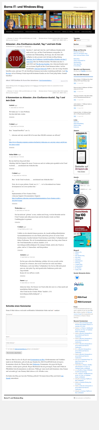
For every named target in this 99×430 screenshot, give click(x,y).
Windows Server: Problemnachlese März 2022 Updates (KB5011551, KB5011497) (53, 39)
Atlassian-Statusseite (40, 69)
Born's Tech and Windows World (81, 55)
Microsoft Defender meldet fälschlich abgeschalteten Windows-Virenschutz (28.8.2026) (84, 324)
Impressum (76, 121)
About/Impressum (18, 32)
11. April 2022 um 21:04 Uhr (16, 126)
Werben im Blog (77, 125)
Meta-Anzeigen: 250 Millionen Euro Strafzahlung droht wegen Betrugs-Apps (83, 79)
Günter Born (28, 46)
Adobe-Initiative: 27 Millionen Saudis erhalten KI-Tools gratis (83, 104)
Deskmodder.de (78, 266)
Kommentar (9, 314)
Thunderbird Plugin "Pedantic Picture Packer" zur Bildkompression (84, 361)
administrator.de (78, 261)
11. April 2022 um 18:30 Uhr (16, 107)
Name (8, 336)
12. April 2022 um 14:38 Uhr (19, 175)
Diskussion (57, 32)
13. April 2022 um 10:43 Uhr (27, 257)
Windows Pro (78, 252)
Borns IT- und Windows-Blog (23, 6)
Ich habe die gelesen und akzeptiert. (24, 349)
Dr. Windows (78, 268)
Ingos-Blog (77, 257)
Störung (22, 86)
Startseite (9, 32)
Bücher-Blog (76, 58)
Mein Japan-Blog (78, 64)
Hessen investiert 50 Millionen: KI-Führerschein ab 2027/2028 (83, 88)
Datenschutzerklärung (31, 32)
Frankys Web (78, 269)
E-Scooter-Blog (77, 65)
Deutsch (78, 40)
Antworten (11, 117)
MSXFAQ (77, 262)
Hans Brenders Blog (80, 255)
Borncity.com (77, 51)
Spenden (77, 32)
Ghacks (77, 254)
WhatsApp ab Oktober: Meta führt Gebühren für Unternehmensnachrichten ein (83, 96)
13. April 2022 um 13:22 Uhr (27, 283)
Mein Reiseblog (77, 62)
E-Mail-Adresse (10, 343)
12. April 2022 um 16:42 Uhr (22, 210)
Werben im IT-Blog (67, 32)
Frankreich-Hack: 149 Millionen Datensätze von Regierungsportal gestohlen (82, 112)
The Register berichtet (43, 64)
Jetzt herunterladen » (45, 80)
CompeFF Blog (78, 264)
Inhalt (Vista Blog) (87, 32)
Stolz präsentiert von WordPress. (83, 398)
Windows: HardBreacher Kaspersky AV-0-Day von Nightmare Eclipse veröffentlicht (84, 329)
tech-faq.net (78, 259)
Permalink (8, 87)
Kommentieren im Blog (46, 32)
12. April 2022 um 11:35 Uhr (16, 157)
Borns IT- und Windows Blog (80, 53)
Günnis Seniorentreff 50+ (79, 60)
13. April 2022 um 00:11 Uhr (24, 229)
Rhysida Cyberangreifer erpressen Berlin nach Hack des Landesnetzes (83, 334)
